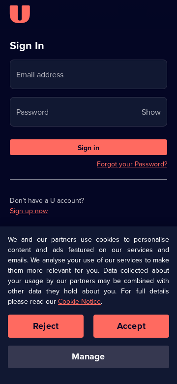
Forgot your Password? (132, 164)
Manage (88, 356)
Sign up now (29, 211)
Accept (131, 326)
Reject (46, 326)
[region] (88, 305)
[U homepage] (19, 14)
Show (151, 112)
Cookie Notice (79, 301)
